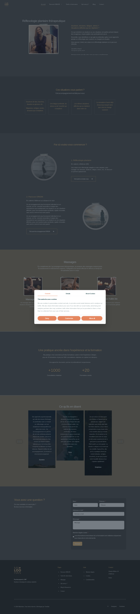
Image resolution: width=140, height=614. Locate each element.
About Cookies (90, 293)
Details (68, 293)
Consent (47, 293)
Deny (47, 318)
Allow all (92, 318)
